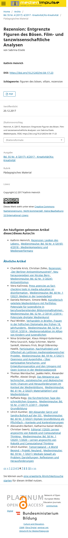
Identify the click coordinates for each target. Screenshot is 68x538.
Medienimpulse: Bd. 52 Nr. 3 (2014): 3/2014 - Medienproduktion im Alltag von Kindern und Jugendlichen (36, 331)
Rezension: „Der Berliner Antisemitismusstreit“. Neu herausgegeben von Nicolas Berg (35, 272)
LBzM (21, 527)
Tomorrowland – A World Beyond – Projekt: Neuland (34, 448)
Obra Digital (30, 527)
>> (34, 468)
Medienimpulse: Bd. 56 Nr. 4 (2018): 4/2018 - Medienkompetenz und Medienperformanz (36, 247)
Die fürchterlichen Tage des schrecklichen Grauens (35, 399)
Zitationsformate (14, 140)
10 (29, 468)
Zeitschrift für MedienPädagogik (34, 531)
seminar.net (42, 527)
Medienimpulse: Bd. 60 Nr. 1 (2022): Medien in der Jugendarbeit (36, 294)
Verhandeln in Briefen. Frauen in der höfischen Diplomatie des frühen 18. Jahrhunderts (36, 324)
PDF (10, 94)
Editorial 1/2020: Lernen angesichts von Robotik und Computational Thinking (35, 433)
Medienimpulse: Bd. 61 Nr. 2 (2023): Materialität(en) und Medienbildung (37, 391)
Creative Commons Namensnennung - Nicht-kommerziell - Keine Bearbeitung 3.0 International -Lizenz (33, 211)
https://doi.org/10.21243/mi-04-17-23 (31, 72)
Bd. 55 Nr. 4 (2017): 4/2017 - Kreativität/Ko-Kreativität (31, 15)
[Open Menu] (3, 3)
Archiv (17, 11)
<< (4, 468)
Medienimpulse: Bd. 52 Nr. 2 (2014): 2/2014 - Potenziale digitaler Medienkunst (36, 315)
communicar (52, 506)
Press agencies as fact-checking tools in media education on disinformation (33, 289)
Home (6, 11)
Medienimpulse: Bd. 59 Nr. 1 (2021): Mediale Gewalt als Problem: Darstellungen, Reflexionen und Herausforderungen (36, 456)
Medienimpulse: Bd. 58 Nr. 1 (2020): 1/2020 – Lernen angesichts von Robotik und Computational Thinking (33, 440)
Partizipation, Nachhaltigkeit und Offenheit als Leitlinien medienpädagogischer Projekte (37, 352)
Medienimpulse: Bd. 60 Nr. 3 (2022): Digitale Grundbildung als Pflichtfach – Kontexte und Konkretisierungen (37, 419)
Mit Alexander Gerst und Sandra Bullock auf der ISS (34, 413)
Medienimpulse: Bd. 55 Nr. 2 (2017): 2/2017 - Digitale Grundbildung (36, 405)
